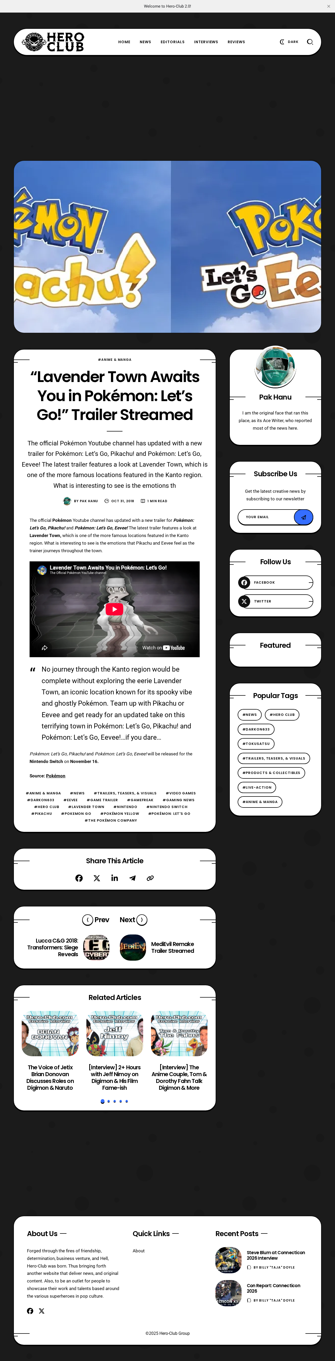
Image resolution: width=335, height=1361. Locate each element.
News (145, 42)
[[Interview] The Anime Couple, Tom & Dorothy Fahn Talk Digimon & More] (179, 1033)
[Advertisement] (167, 108)
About (139, 1250)
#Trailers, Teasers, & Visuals (125, 793)
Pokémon (55, 775)
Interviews (206, 42)
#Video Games (181, 793)
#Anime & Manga (115, 359)
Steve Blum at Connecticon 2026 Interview (276, 1255)
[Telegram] (132, 878)
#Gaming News (179, 800)
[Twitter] (96, 878)
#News (77, 793)
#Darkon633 (40, 800)
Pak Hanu (89, 501)
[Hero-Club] (53, 41)
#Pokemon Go (76, 813)
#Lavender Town (86, 806)
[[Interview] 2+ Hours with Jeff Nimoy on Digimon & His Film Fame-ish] (114, 1033)
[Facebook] (79, 878)
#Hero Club (46, 806)
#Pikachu (41, 813)
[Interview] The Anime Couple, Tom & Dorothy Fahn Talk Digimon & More (179, 1077)
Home (124, 42)
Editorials (173, 42)
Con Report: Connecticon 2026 (273, 1288)
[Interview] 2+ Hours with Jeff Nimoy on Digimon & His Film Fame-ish (115, 1077)
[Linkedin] (114, 878)
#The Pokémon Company (111, 820)
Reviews (236, 42)
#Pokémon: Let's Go (169, 813)
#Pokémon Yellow (119, 813)
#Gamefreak (140, 800)
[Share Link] (150, 878)
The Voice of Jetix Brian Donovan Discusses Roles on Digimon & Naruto (50, 1077)
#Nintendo (125, 806)
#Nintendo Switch (167, 806)
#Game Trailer (102, 800)
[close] (329, 6)
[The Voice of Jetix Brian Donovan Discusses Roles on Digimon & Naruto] (50, 1033)
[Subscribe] (303, 517)
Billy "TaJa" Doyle (277, 1267)
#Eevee (70, 800)
